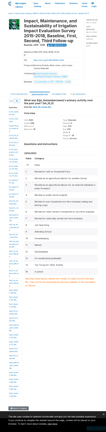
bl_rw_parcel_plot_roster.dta (13, 152)
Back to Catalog (19, 408)
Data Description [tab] (40, 95)
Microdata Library (20, 5)
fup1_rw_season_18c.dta (13, 273)
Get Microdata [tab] (79, 94)
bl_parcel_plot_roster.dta (14, 128)
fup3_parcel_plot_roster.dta (14, 365)
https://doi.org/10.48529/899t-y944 (49, 60)
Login (94, 6)
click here (52, 424)
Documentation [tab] (59, 94)
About (48, 3)
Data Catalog (37, 4)
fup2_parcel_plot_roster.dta (14, 327)
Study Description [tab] (19, 94)
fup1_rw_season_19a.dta (13, 283)
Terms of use (84, 4)
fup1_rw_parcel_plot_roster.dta (14, 244)
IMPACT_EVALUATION (41, 13)
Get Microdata (58, 45)
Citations (73, 3)
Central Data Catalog (23, 13)
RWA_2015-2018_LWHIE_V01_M (64, 13)
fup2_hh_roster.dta (42, 107)
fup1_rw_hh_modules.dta (14, 227)
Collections (60, 3)
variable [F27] (83, 13)
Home (10, 13)
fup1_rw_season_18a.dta (13, 254)
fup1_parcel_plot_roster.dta (14, 217)
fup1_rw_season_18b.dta (13, 263)
